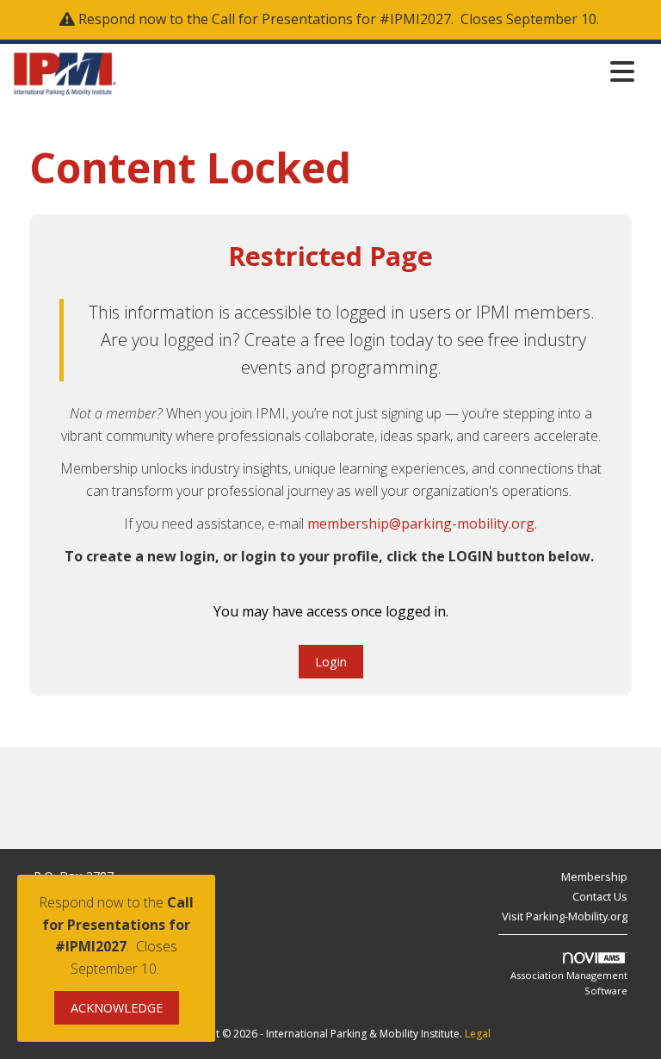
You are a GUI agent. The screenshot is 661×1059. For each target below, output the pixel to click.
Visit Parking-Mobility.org (564, 916)
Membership (594, 876)
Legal (478, 1033)
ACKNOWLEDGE (117, 1008)
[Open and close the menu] (380, 71)
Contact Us (599, 896)
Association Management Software (568, 983)
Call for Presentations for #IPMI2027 (331, 18)
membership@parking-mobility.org (420, 523)
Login (331, 661)
